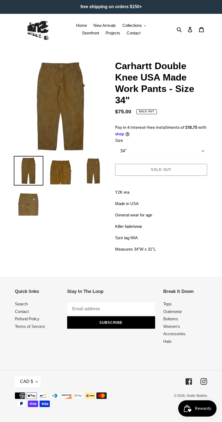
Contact (22, 311)
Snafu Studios (197, 396)
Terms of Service (30, 326)
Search (21, 304)
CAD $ (26, 381)
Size (119, 140)
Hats (167, 341)
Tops (167, 304)
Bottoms (170, 318)
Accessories (174, 333)
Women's (171, 326)
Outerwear (172, 311)
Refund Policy (27, 318)
